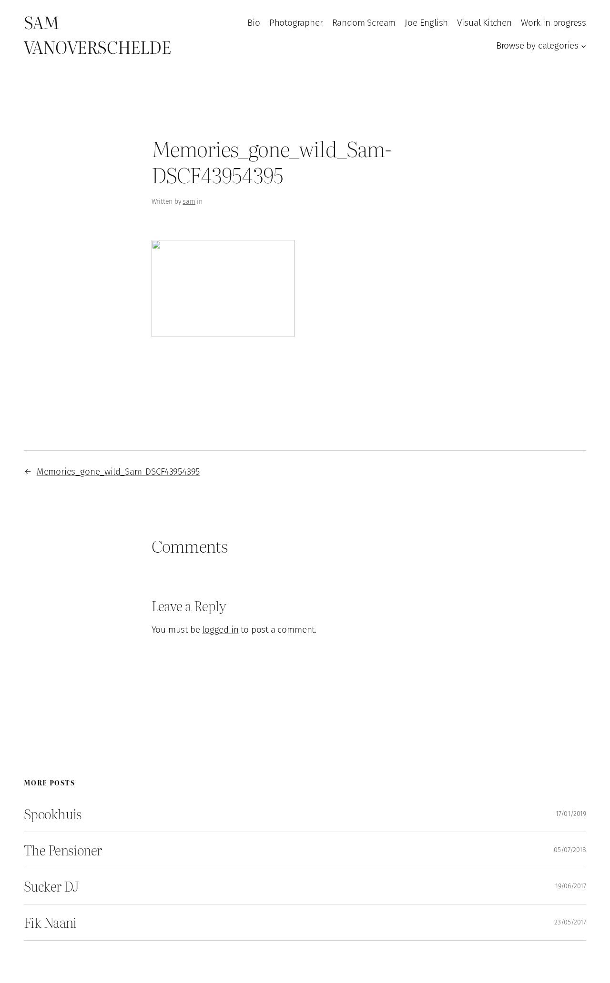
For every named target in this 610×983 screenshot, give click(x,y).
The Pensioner (63, 850)
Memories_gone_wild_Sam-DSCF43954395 (118, 471)
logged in (220, 629)
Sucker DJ (51, 886)
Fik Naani (50, 922)
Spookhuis (53, 813)
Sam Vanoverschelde (97, 34)
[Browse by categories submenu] (583, 45)
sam (189, 202)
